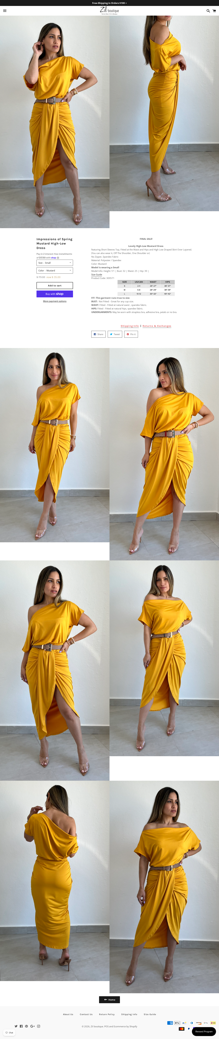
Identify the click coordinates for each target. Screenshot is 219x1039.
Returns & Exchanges (157, 325)
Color (41, 270)
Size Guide (96, 274)
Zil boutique (97, 1026)
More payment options (54, 301)
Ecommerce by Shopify (125, 1026)
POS (106, 1026)
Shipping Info (130, 325)
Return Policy (107, 1014)
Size (40, 262)
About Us (68, 1014)
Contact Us (86, 1014)
